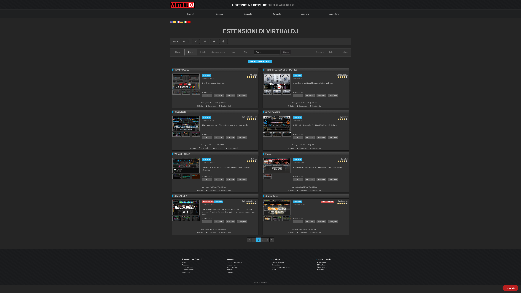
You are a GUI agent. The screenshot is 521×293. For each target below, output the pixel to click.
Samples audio (218, 52)
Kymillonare (342, 75)
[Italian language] (185, 22)
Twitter (321, 270)
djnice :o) (343, 201)
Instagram (323, 267)
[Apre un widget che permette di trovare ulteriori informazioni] (510, 288)
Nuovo (178, 52)
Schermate (186, 272)
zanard (344, 117)
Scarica (219, 14)
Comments (212, 106)
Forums (230, 272)
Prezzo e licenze (187, 270)
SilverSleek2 (180, 112)
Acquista (248, 14)
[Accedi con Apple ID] (214, 41)
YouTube (322, 265)
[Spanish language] (174, 22)
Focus (268, 154)
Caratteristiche (187, 267)
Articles (230, 270)
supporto (305, 14)
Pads (233, 52)
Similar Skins (205, 148)
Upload (345, 52)
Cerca (286, 52)
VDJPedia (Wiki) (233, 267)
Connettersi (334, 14)
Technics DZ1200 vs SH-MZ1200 (281, 70)
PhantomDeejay (250, 117)
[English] (171, 22)
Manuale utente (232, 265)
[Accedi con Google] (223, 41)
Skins (190, 52)
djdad (254, 75)
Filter (331, 52)
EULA (274, 270)
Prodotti (190, 14)
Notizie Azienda (278, 262)
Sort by (319, 52)
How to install (226, 106)
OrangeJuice (271, 196)
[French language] (178, 22)
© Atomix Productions (260, 282)
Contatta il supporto (234, 262)
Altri (245, 52)
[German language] (181, 22)
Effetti (203, 52)
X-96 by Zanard (272, 112)
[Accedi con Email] (184, 41)
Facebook (322, 262)
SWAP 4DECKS (181, 70)
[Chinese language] (189, 22)
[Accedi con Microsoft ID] (205, 41)
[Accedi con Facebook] (196, 41)
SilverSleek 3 (180, 196)
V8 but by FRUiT (182, 154)
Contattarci (276, 265)
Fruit (255, 159)
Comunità (276, 14)
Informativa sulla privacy (281, 267)
